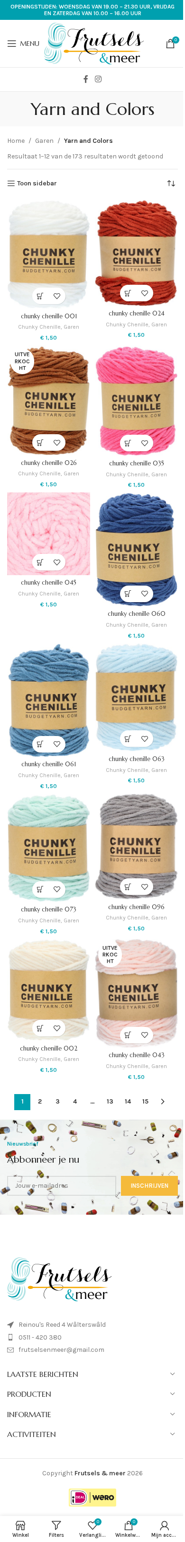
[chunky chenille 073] (48, 848)
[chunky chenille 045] (48, 533)
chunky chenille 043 (137, 1055)
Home (16, 141)
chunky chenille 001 (49, 316)
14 (128, 1101)
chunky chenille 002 (48, 1048)
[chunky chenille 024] (136, 253)
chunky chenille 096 (136, 907)
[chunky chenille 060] (136, 549)
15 (145, 1101)
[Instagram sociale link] (98, 79)
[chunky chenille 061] (48, 700)
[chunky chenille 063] (136, 697)
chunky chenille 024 (137, 313)
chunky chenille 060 (137, 614)
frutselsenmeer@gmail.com (61, 1350)
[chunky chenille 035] (136, 400)
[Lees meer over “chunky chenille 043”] (128, 1035)
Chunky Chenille (39, 327)
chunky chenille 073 (48, 909)
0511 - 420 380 (40, 1337)
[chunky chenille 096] (136, 847)
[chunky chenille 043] (136, 993)
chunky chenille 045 (48, 583)
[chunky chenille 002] (48, 990)
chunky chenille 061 (48, 764)
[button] (40, 296)
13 (110, 1101)
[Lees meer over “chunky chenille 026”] (40, 442)
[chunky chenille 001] (48, 254)
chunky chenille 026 (49, 463)
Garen (44, 141)
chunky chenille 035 (136, 463)
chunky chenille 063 (137, 759)
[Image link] (59, 1279)
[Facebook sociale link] (86, 79)
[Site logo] (94, 43)
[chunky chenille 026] (48, 400)
